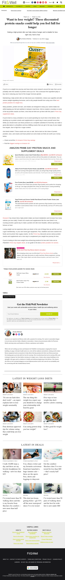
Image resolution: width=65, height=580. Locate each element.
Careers (17, 562)
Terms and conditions (34, 559)
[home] (4, 6)
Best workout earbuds (32, 543)
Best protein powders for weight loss (32, 537)
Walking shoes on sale (46, 542)
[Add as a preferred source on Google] (32, 568)
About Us (5, 559)
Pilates (28, 6)
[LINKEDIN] (19, 334)
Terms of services (25, 318)
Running (50, 6)
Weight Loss (26, 16)
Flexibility (19, 6)
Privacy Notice (52, 318)
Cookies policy (57, 559)
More (58, 6)
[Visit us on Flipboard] (46, 2)
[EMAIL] (22, 334)
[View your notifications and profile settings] (57, 2)
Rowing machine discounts (46, 533)
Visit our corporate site (51, 574)
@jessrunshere (33, 361)
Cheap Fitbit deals (47, 539)
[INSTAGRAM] (16, 334)
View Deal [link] (56, 274)
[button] (32, 274)
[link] (8, 159)
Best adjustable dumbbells (32, 533)
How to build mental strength (18, 540)
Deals (47, 38)
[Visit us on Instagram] (38, 2)
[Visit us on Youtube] (43, 2)
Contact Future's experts (18, 559)
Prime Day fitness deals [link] (46, 253)
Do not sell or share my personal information (36, 562)
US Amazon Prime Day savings (25, 140)
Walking (42, 6)
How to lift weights (18, 536)
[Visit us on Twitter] (35, 2)
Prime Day (36, 234)
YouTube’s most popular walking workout (37, 10)
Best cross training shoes (32, 540)
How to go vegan (18, 543)
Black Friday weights (47, 536)
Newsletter (59, 84)
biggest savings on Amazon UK (20, 143)
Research (6, 218)
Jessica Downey (26, 38)
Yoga (34, 6)
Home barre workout (16, 10)
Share (6, 84)
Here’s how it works (50, 42)
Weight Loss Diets (36, 16)
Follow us (51, 84)
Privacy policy (47, 559)
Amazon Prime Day (9, 296)
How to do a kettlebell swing (18, 533)
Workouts (9, 6)
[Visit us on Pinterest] (40, 2)
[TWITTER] (14, 334)
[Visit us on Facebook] (32, 2)
